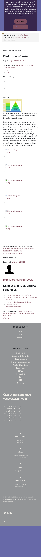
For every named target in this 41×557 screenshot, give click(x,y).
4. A (20, 331)
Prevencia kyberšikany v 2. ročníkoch (18, 302)
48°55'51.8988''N (20, 484)
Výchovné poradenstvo (20, 359)
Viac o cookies (20, 27)
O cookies (20, 383)
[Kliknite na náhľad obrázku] (12, 105)
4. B (20, 334)
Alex (12, 501)
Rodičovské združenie (20, 365)
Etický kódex (20, 368)
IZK (20, 380)
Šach (20, 377)
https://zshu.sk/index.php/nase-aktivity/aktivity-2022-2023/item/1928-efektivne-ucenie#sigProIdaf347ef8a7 (18, 251)
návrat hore (7, 318)
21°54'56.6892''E (20, 486)
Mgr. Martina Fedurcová (18, 61)
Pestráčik (20, 337)
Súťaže (20, 371)
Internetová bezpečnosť (13, 307)
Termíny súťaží (20, 374)
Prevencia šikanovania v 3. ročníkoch (18, 295)
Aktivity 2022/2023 (18, 262)
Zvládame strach (11, 304)
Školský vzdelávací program (20, 362)
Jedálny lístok (20, 353)
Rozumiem (20, 21)
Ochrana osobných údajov (20, 356)
